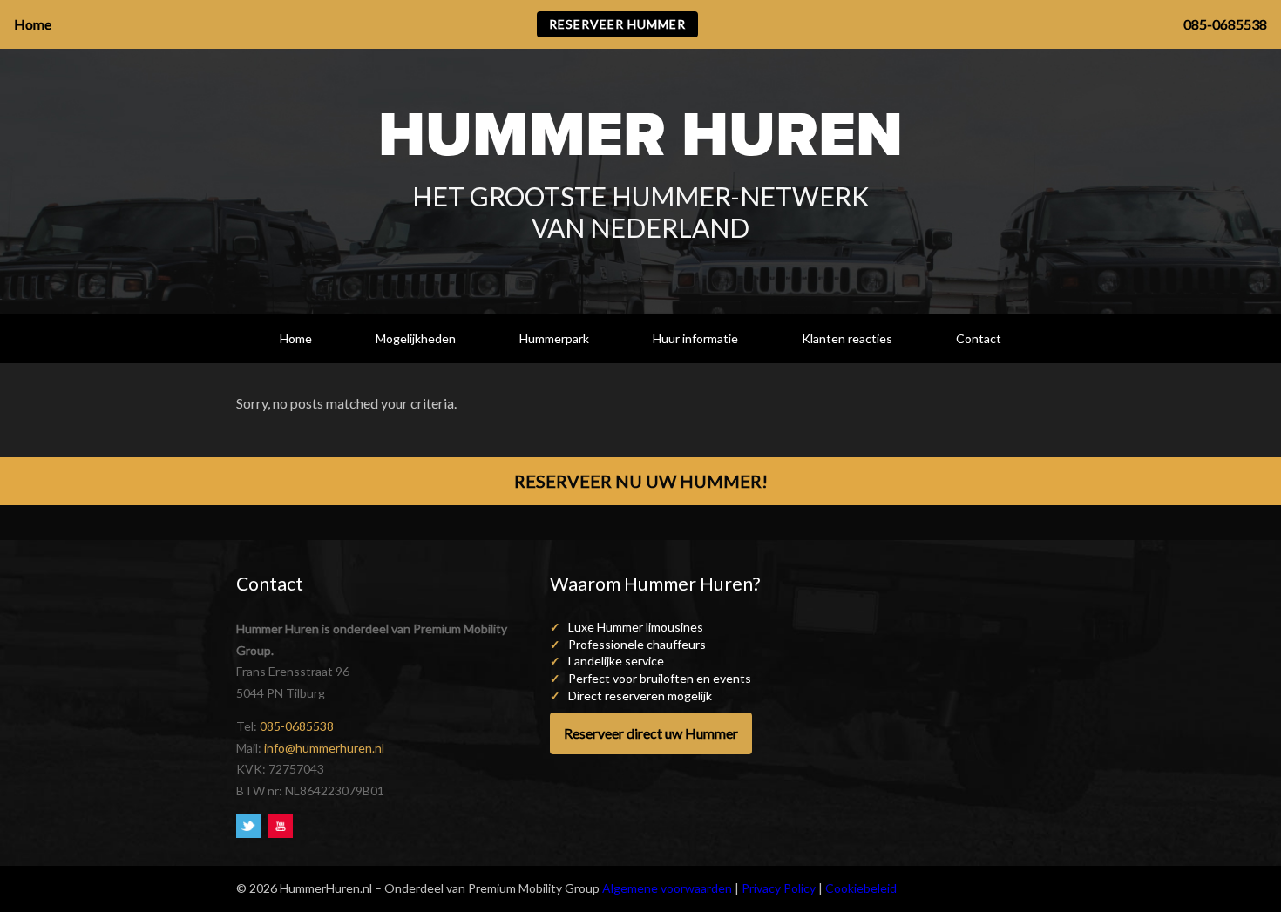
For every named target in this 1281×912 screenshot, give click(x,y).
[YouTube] (283, 824)
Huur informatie (695, 338)
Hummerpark (554, 338)
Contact (978, 338)
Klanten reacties (847, 338)
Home (296, 338)
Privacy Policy (779, 888)
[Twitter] (252, 824)
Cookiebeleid (861, 888)
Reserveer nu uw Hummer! (641, 480)
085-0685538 (297, 726)
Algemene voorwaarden (667, 888)
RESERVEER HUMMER (617, 24)
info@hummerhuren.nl (324, 747)
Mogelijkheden (416, 338)
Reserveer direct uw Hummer (651, 733)
